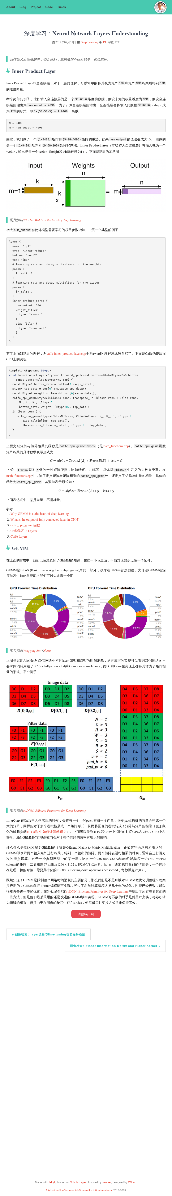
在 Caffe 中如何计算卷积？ (46, 831)
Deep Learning (89, 42)
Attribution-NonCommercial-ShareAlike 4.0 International (79, 1190)
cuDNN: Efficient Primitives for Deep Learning (54, 810)
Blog (23, 7)
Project (36, 7)
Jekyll (51, 1182)
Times (61, 7)
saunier (106, 1182)
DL (105, 42)
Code (49, 7)
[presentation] (86, 460)
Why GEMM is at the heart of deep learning (52, 220)
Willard (132, 1182)
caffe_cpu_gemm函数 (25, 525)
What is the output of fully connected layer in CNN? (44, 519)
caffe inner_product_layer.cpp (66, 353)
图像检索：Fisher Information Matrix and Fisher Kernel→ (115, 946)
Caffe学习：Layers (23, 530)
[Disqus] (86, 1004)
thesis (47, 650)
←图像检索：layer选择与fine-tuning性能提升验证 (48, 934)
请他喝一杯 (86, 914)
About (10, 7)
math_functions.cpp (116, 446)
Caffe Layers (18, 536)
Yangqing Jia (31, 650)
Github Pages (78, 1182)
